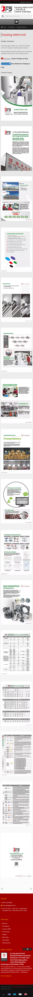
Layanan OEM (6, 929)
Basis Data (5, 937)
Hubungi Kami (6, 943)
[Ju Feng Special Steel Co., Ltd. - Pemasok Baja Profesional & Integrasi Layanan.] (6, 9)
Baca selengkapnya (6, 976)
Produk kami (6, 931)
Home (4, 27)
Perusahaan (11, 27)
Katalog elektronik (21, 27)
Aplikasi (4, 934)
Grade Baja (5, 940)
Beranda (4, 923)
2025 (5, 959)
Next (30, 949)
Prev (24, 949)
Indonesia (28, 2)
